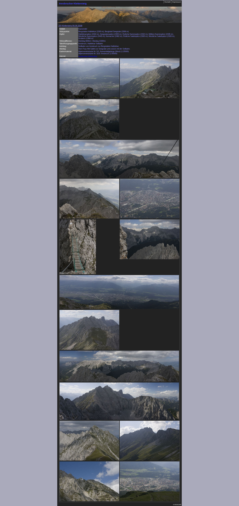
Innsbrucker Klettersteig (87, 56)
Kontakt (168, 2)
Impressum (176, 2)
